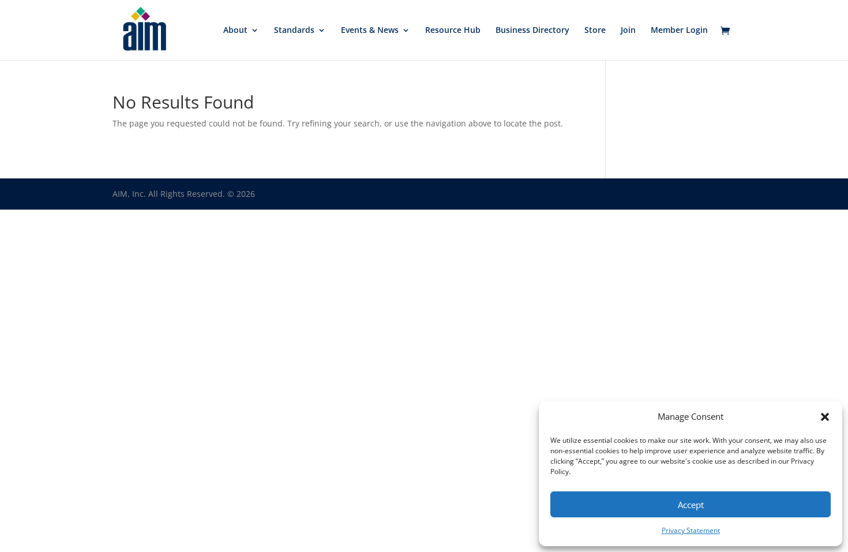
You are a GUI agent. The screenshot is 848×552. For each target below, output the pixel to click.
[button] (825, 417)
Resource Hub (453, 30)
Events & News (370, 30)
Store (595, 30)
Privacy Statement (691, 530)
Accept (691, 504)
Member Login (679, 30)
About (235, 30)
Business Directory (532, 30)
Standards (294, 30)
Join (628, 30)
